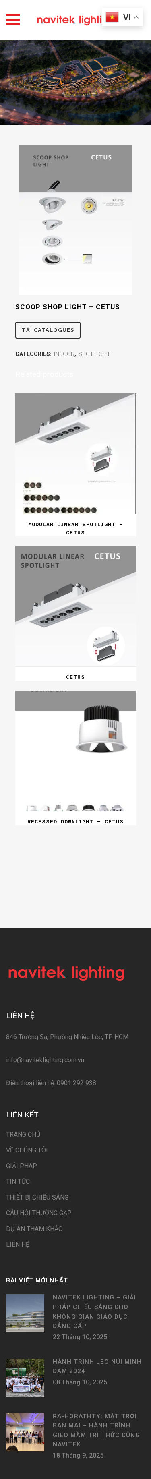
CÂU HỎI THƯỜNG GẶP (39, 1213)
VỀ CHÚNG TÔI (27, 1150)
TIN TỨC (18, 1181)
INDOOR (64, 354)
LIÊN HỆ (17, 1244)
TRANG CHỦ (23, 1134)
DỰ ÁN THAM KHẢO (34, 1229)
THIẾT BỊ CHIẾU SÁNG (37, 1197)
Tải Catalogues (48, 330)
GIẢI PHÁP (21, 1166)
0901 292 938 (75, 1083)
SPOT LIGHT (94, 354)
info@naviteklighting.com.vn (45, 1060)
